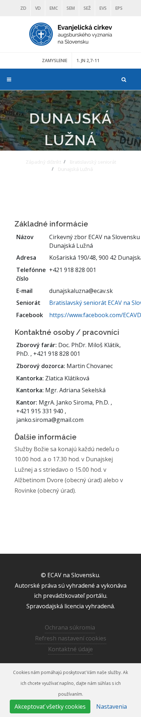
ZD (23, 8)
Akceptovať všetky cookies (50, 706)
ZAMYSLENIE (54, 60)
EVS (103, 8)
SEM (71, 8)
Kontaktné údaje (70, 649)
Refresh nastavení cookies (70, 638)
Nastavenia (111, 706)
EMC (54, 8)
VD (38, 8)
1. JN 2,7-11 (87, 60)
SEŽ (87, 8)
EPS (119, 8)
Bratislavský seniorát (92, 161)
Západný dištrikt (43, 161)
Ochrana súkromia (70, 627)
